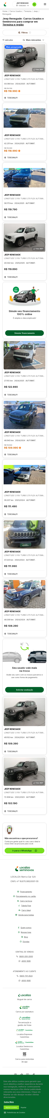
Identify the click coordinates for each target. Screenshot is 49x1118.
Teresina (27, 11)
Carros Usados (16, 11)
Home (5, 11)
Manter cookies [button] (11, 1107)
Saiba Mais (9, 1102)
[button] (24, 961)
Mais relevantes (33, 40)
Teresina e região (13, 24)
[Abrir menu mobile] (45, 4)
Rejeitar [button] (23, 1107)
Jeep (35, 11)
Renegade (7, 14)
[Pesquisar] (34, 4)
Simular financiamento (24, 333)
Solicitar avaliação (24, 690)
